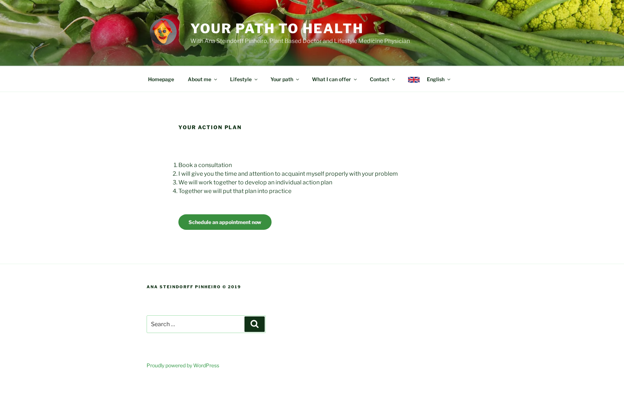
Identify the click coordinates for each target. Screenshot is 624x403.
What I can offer (331, 79)
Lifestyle (241, 79)
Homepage (161, 79)
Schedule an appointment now (224, 222)
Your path (281, 79)
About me (199, 79)
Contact (379, 79)
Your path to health (277, 28)
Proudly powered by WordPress (183, 365)
